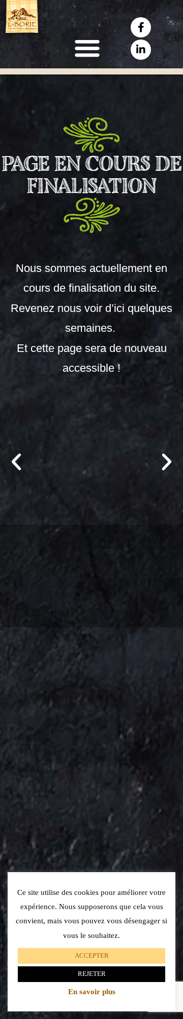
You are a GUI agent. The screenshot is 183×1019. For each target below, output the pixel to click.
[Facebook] (141, 27)
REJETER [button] (92, 974)
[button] (87, 48)
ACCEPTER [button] (92, 956)
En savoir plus (91, 992)
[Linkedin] (141, 50)
